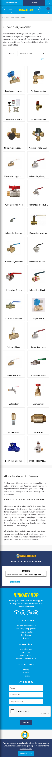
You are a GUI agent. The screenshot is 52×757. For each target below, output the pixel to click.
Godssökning (26, 655)
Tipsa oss (26, 652)
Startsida (5, 17)
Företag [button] (34, 3)
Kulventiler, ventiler (18, 17)
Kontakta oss (26, 649)
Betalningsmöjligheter (26, 628)
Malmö (26, 672)
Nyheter (26, 638)
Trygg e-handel (26, 632)
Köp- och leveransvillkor (26, 625)
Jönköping (26, 676)
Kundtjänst (26, 635)
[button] (3, 10)
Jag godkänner (26, 753)
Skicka (26, 722)
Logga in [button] (48, 3)
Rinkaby (26, 669)
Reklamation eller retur (26, 658)
